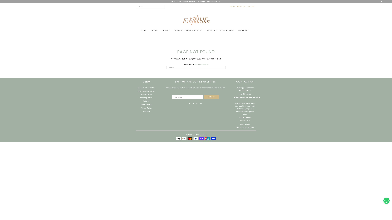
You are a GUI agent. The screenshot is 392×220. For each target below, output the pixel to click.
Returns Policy (146, 104)
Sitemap (146, 111)
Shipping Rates (146, 98)
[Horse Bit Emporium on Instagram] (197, 103)
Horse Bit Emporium (198, 135)
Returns (146, 101)
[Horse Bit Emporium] (196, 20)
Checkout (251, 7)
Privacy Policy (146, 108)
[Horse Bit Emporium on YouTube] (193, 103)
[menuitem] (144, 30)
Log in (232, 7)
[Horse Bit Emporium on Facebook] (189, 103)
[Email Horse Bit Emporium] (200, 103)
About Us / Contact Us (146, 88)
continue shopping (201, 64)
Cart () (242, 7)
